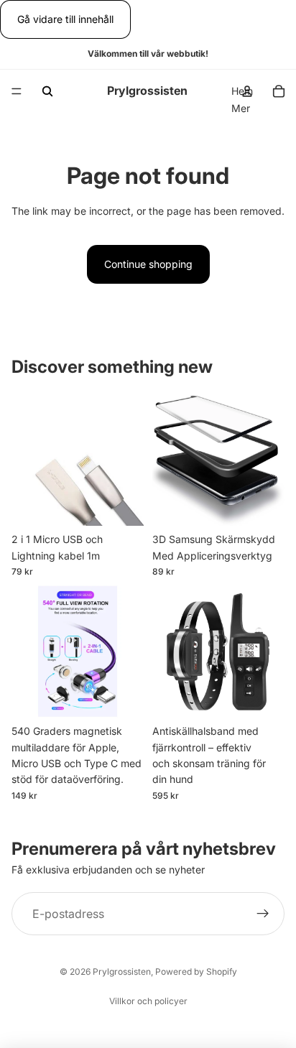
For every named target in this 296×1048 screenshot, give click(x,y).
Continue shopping (148, 264)
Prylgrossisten (122, 971)
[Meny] (16, 91)
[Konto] (247, 91)
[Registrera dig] (263, 914)
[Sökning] (47, 91)
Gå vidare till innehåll (65, 19)
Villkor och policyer (148, 1001)
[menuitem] (240, 108)
